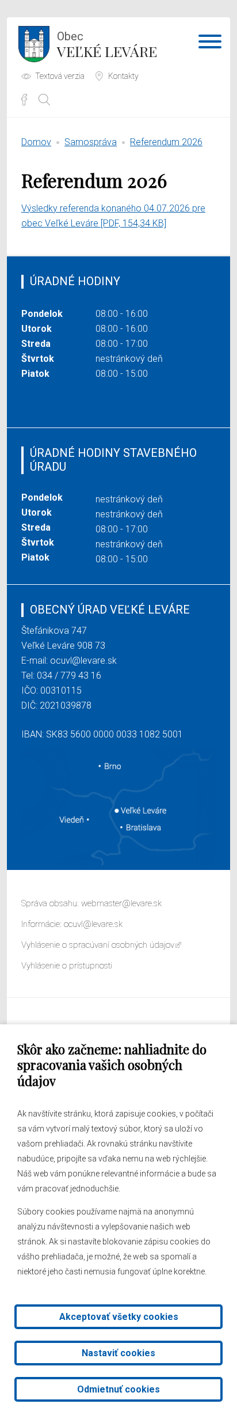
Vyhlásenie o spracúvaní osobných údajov (97, 945)
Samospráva (90, 142)
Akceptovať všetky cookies (118, 1316)
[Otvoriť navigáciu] (210, 44)
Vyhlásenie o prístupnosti (66, 965)
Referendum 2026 (166, 142)
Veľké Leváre (107, 44)
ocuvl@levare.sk (83, 660)
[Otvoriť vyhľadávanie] (44, 99)
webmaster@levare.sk (121, 903)
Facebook (24, 99)
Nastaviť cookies (118, 1353)
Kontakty (123, 76)
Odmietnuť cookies (118, 1389)
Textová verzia (60, 76)
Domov (36, 142)
